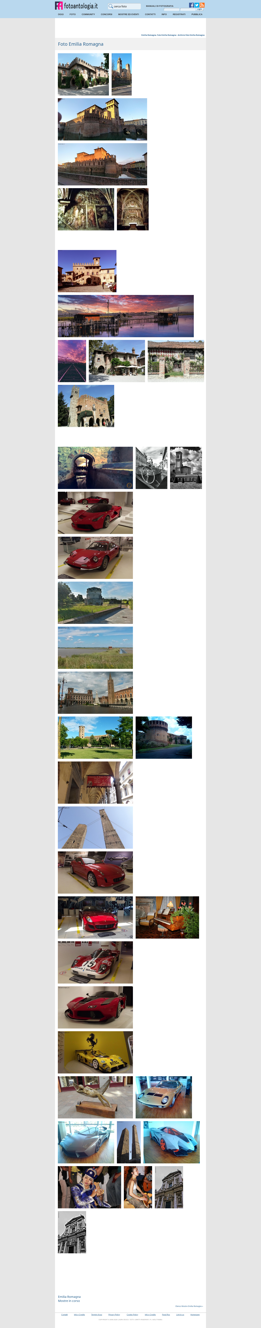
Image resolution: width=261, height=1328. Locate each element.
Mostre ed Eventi (128, 14)
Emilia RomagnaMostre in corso (69, 1299)
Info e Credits (79, 1315)
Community (88, 14)
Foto (73, 14)
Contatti (150, 14)
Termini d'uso (96, 1315)
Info (164, 14)
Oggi (61, 14)
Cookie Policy (132, 1315)
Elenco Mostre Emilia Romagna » (189, 1306)
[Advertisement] (130, 26)
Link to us (180, 1315)
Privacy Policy (114, 1315)
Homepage (195, 1315)
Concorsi (106, 14)
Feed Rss (166, 1315)
